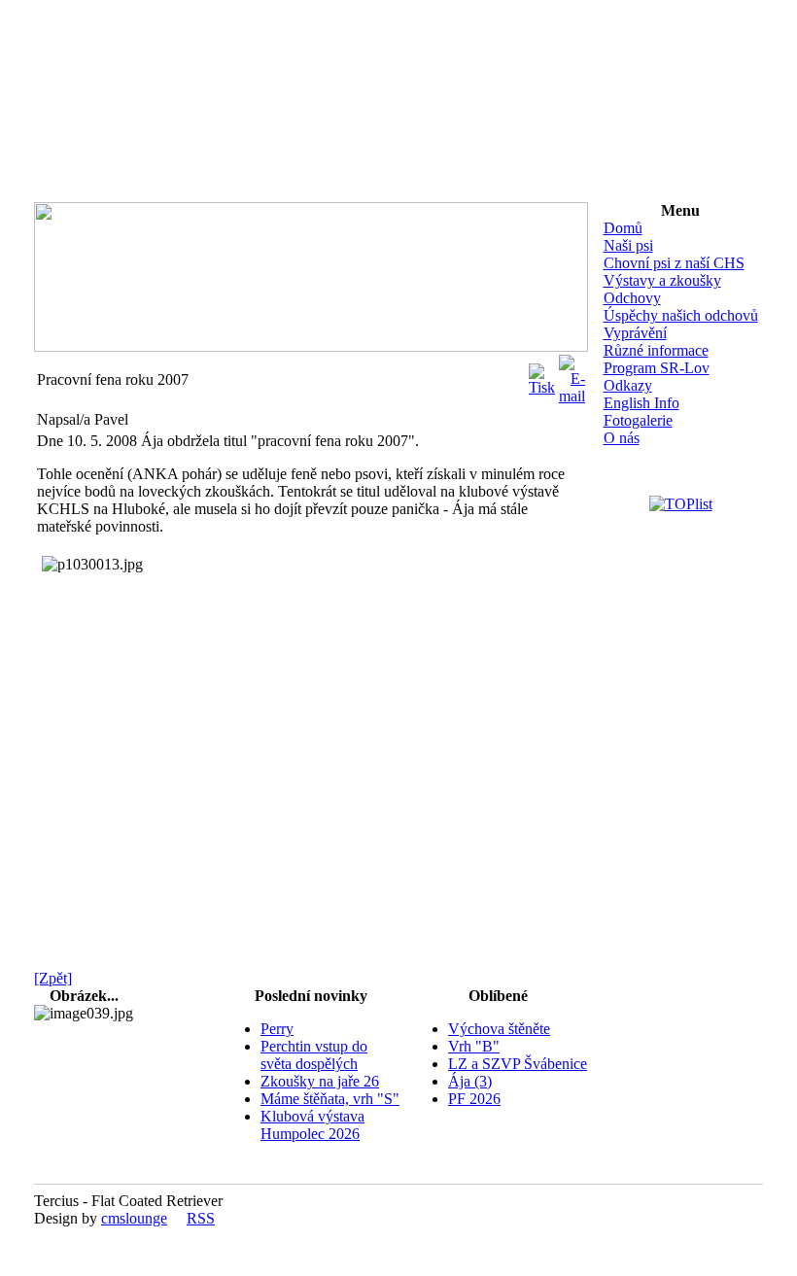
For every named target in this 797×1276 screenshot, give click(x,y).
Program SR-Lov (657, 368)
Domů (623, 228)
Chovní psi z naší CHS (674, 263)
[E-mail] (572, 374)
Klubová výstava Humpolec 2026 (312, 1125)
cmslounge (134, 1218)
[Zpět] (53, 978)
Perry (277, 1028)
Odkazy (628, 385)
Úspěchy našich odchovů (681, 315)
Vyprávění (635, 333)
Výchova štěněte (499, 1028)
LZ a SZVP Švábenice (517, 1063)
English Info (641, 403)
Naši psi (628, 245)
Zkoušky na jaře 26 (319, 1081)
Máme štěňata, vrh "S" (329, 1098)
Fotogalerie (638, 420)
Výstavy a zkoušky (662, 280)
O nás (622, 438)
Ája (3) (470, 1081)
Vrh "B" (474, 1046)
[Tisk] (542, 374)
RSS (201, 1218)
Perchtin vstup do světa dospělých (313, 1055)
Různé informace (656, 350)
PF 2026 (474, 1098)
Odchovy (632, 298)
